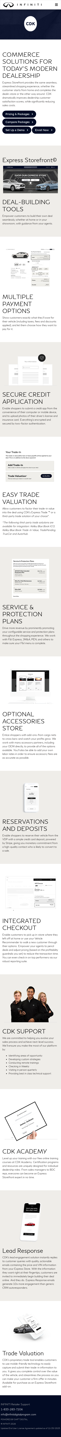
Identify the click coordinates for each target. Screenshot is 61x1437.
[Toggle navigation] (56, 5)
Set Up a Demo (15, 130)
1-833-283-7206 (12, 1409)
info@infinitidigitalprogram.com (18, 1414)
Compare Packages (17, 122)
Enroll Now (42, 130)
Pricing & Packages (17, 114)
